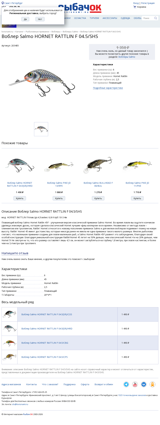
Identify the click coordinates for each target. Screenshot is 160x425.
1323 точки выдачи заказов (132, 395)
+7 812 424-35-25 (11, 6)
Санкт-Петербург (13, 3)
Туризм (94, 18)
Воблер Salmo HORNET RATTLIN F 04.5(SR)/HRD (19, 184)
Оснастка (80, 18)
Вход (136, 3)
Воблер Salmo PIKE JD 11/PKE (137, 184)
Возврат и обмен (104, 384)
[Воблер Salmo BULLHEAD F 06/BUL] (98, 179)
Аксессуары (110, 18)
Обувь (137, 18)
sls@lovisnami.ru (20, 404)
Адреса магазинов (11, 384)
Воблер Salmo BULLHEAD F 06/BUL (98, 184)
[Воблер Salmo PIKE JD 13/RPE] (59, 179)
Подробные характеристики (108, 87)
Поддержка (69, 384)
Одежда (125, 18)
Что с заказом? (50, 384)
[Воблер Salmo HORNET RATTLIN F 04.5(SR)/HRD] (19, 179)
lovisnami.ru (7, 31)
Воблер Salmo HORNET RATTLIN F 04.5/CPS (44, 356)
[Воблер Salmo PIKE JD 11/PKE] (137, 179)
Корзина (141, 6)
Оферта (85, 384)
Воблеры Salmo (70, 31)
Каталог (19, 31)
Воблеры (56, 31)
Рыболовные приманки (37, 31)
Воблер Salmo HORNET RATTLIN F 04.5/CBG (44, 342)
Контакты (31, 384)
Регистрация (148, 3)
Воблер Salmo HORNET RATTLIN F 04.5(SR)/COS (46, 314)
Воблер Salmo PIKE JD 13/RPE (59, 184)
